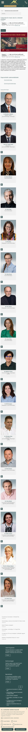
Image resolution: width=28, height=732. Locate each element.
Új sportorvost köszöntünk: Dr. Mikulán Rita (10, 616)
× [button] (26, 708)
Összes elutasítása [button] (20, 729)
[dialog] (14, 719)
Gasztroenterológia (8, 80)
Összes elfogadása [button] (7, 729)
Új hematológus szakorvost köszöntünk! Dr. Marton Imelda (13, 621)
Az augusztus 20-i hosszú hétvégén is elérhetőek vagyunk (13, 633)
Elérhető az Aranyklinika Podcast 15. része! (10, 637)
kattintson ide (17, 25)
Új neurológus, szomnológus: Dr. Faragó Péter (11, 629)
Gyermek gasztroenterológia (10, 83)
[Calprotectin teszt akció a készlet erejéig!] (14, 42)
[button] (14, 727)
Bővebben (8, 715)
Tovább (7, 655)
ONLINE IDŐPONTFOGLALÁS (10, 6)
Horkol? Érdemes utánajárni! (7, 625)
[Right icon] (22, 687)
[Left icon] (19, 687)
